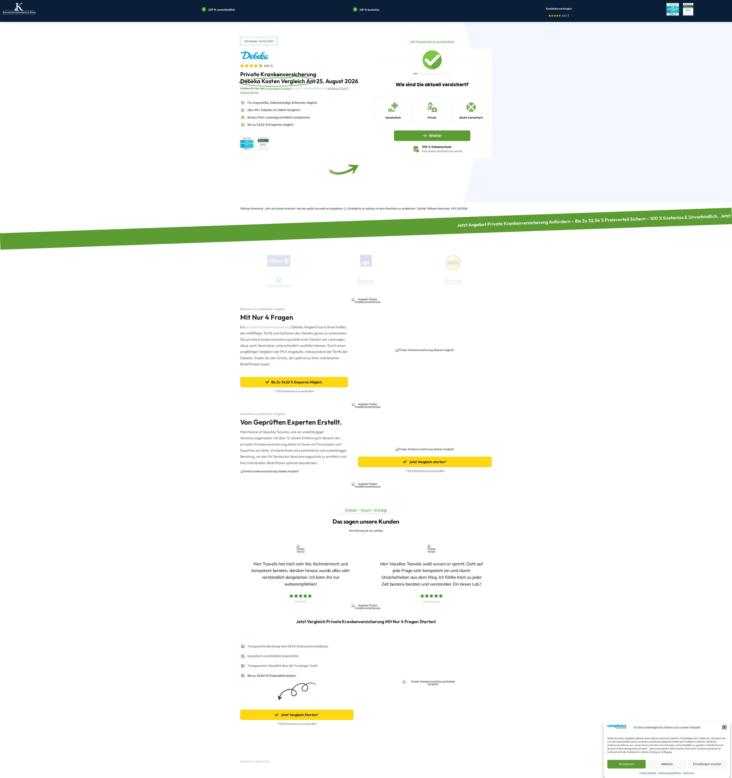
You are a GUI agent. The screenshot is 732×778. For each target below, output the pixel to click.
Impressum (688, 772)
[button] (724, 727)
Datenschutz (262, 761)
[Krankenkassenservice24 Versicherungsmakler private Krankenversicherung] (19, 3)
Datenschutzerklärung (669, 772)
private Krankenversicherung (309, 88)
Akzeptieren (626, 764)
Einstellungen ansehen (707, 764)
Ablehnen (667, 764)
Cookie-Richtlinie (648, 772)
